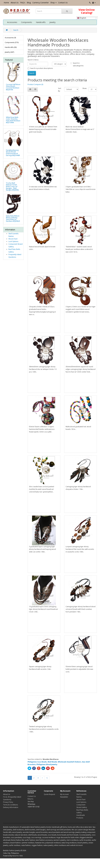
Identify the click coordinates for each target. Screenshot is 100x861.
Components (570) (11, 42)
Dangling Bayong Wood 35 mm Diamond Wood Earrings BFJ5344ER (13, 152)
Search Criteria (33, 60)
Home (6, 2)
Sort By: (59, 89)
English (82, 18)
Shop (52, 2)
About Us (14, 2)
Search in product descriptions (41, 68)
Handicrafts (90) (11, 47)
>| (47, 778)
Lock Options (13, 241)
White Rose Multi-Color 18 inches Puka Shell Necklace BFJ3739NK (13, 120)
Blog (29, 2)
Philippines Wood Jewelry (46, 764)
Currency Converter (40, 2)
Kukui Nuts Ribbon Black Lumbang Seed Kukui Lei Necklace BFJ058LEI (13, 218)
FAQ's (22, 2)
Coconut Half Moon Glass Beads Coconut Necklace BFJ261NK (13, 87)
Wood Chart (12, 239)
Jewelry (52, 22)
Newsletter (64, 797)
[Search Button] (67, 11)
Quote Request (49, 794)
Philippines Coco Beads (37, 762)
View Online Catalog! (87, 11)
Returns (30, 799)
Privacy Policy (8, 802)
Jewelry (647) (9, 52)
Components (26, 22)
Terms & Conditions (10, 805)
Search (15, 30)
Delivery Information (10, 807)
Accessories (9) (10, 38)
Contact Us (63, 2)
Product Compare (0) (35, 84)
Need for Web (17, 856)
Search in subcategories (78, 64)
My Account (64, 794)
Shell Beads (52, 762)
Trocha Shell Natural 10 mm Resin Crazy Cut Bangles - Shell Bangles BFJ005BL (12, 186)
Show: (83, 88)
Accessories (12, 22)
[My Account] (94, 2)
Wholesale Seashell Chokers (69, 762)
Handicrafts (41, 22)
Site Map (31, 801)
